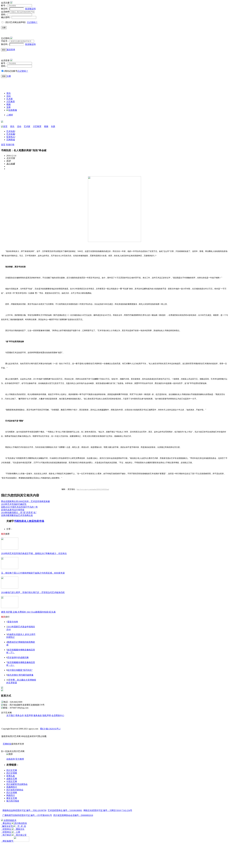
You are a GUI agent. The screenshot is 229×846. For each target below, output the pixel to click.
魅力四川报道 (12, 801)
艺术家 (9, 99)
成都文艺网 (11, 779)
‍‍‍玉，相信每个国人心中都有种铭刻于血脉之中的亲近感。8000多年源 (33, 573)
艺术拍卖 (10, 131)
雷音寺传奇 (12, 622)
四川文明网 (11, 773)
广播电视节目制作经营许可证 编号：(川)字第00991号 (27, 815)
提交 (4, 50)
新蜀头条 (10, 776)
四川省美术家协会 (14, 790)
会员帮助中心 (57, 715)
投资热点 (10, 137)
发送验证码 (30, 9)
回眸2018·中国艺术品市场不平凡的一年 (19, 507)
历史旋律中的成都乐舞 (18, 657)
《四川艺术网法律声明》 (15, 22)
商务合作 (19, 715)
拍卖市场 (39, 521)
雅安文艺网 (11, 798)
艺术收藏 (10, 134)
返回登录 (11, 49)
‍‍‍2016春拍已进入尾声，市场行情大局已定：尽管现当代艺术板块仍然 (33, 592)
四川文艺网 (11, 770)
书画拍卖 (19, 521)
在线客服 (12, 110)
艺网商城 (10, 140)
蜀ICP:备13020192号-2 (50, 729)
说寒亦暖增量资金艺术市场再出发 (17, 515)
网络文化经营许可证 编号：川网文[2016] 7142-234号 (107, 810)
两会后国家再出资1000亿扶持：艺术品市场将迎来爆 (25, 501)
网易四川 (10, 795)
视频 (8, 104)
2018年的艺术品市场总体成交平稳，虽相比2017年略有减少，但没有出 (34, 553)
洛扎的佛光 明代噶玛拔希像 (20, 675)
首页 (5, 126)
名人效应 (29, 521)
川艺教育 (10, 101)
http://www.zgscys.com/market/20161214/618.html (93, 489)
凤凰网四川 (11, 787)
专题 (8, 107)
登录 (4, 76)
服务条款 (37, 715)
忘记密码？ (32, 22)
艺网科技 (7, 744)
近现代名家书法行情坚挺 (12, 510)
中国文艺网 (11, 781)
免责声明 (28, 715)
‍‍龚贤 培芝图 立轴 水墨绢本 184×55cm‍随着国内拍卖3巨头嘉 (28, 612)
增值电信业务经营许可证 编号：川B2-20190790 (24, 810)
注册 (4, 28)
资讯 (8, 93)
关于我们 (10, 715)
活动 (8, 96)
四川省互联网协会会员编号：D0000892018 (73, 815)
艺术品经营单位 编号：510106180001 (65, 810)
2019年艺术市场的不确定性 (14, 504)
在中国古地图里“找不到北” (20, 670)
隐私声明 (46, 715)
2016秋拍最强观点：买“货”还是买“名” (19, 512)
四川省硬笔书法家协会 (17, 784)
